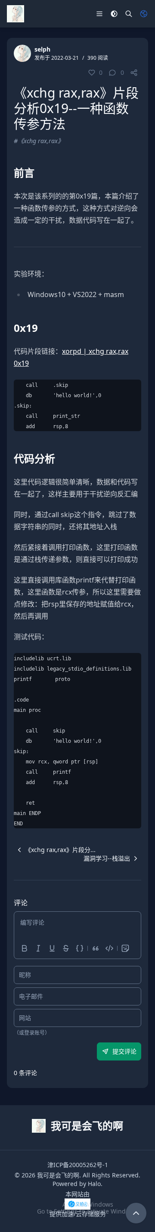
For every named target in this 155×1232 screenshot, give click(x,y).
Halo (94, 1184)
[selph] (22, 53)
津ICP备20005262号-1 (77, 1165)
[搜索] (129, 14)
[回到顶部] (136, 1213)
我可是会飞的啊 (58, 1175)
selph (42, 49)
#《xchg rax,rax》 (39, 141)
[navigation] (55, 850)
